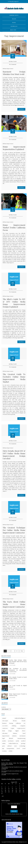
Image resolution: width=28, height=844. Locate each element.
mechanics (11, 741)
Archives (3, 707)
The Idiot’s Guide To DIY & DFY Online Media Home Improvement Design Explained (14, 303)
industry (14, 735)
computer (22, 725)
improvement (5, 735)
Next (22, 651)
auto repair (5, 720)
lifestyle (11, 738)
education (4, 733)
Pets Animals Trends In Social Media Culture (18, 677)
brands (23, 720)
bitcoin (15, 720)
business (4, 723)
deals (3, 730)
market (4, 741)
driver (23, 730)
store (15, 746)
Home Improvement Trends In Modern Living (18, 694)
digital (16, 730)
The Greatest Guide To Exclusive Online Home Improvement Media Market (14, 378)
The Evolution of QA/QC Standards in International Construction (18, 670)
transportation (10, 748)
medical (23, 741)
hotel (24, 733)
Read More (21, 109)
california (18, 723)
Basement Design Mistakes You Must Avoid (14, 72)
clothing (14, 725)
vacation (4, 751)
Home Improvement (8, 68)
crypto (12, 728)
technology (22, 746)
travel (18, 748)
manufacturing (21, 738)
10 (16, 651)
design (10, 730)
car (24, 723)
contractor (5, 728)
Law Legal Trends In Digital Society (18, 686)
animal (4, 718)
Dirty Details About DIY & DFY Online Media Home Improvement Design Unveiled (14, 455)
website (10, 751)
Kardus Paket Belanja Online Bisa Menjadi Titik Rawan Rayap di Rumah (18, 661)
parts (3, 746)
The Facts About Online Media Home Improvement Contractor (14, 604)
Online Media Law (13, 743)
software (9, 746)
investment (22, 735)
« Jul (2, 796)
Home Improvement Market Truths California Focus (14, 227)
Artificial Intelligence (20, 718)
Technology (14, 26)
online (4, 743)
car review (5, 725)
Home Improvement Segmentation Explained (14, 148)
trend (24, 748)
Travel (14, 22)
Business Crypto (14, 15)
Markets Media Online (17, 814)
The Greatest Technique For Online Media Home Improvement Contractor (14, 530)
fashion (15, 733)
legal (3, 738)
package (23, 743)
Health (14, 19)
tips (3, 748)
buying (11, 723)
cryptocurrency (21, 728)
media (17, 741)
